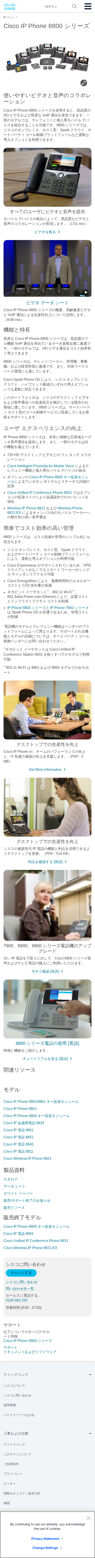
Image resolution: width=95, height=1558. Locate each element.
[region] (47, 1534)
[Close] (88, 1518)
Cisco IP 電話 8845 (19, 1144)
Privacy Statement (45, 1538)
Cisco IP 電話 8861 (19, 1130)
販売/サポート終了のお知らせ (27, 1200)
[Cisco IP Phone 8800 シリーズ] (47, 59)
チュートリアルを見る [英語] (45, 1059)
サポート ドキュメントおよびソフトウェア (28, 1350)
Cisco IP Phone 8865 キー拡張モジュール (37, 1226)
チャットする (21, 1273)
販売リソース (14, 1208)
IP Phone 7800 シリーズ (69, 608)
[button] (47, 269)
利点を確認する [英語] (45, 862)
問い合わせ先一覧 (20, 1289)
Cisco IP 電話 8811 (18, 1151)
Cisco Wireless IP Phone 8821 (27, 1158)
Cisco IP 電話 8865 (19, 1234)
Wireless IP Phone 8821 (26, 508)
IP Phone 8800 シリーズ (26, 608)
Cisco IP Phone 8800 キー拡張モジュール (37, 1116)
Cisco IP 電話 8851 (19, 1137)
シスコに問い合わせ (22, 1282)
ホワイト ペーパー (18, 1193)
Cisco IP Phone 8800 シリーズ (28, 1341)
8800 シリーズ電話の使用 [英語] (47, 1043)
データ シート (15, 1186)
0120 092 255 (16, 1300)
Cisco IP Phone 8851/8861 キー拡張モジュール (41, 1101)
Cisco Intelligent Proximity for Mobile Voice (40, 466)
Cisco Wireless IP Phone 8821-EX (30, 1248)
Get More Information (45, 769)
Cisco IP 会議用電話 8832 (24, 1123)
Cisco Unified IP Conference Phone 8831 (39, 493)
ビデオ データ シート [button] (47, 302)
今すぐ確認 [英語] (45, 971)
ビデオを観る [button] (45, 232)
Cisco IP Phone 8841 (20, 1109)
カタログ (11, 1179)
